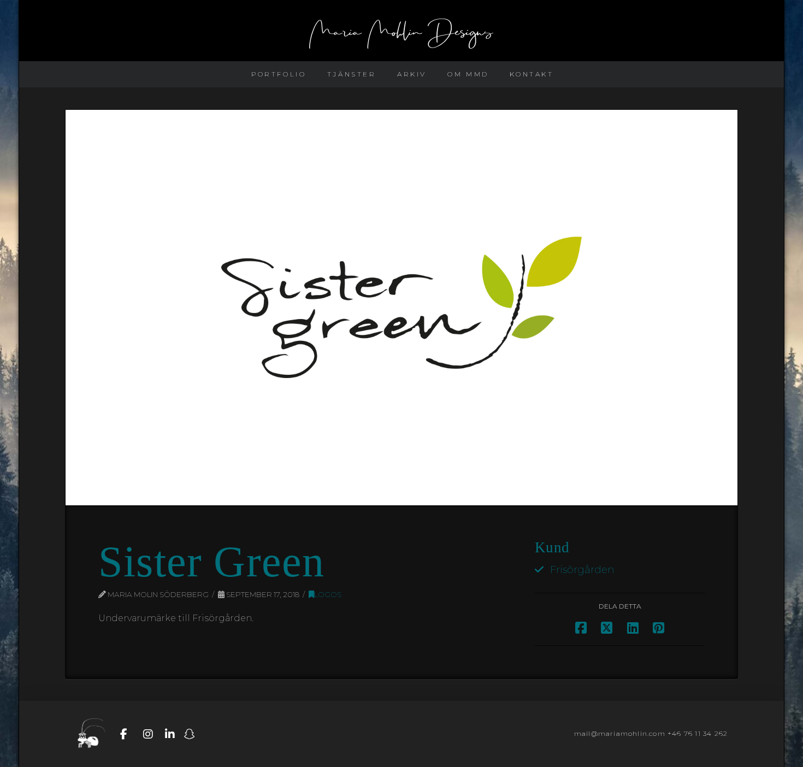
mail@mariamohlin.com (619, 733)
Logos (327, 594)
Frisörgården (582, 569)
